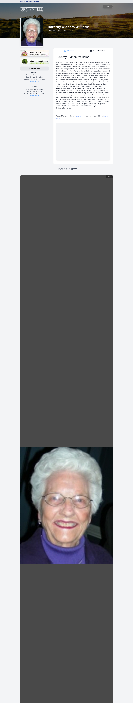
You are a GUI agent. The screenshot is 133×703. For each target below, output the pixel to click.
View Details (34, 81)
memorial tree (79, 116)
